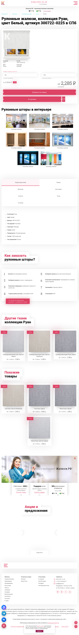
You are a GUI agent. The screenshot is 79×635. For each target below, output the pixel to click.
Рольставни (41, 577)
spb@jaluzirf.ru (60, 583)
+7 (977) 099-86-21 (43, 4)
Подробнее (39, 552)
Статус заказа (47, 11)
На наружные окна (43, 585)
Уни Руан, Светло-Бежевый (13, 408)
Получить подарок (39, 492)
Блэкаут (23, 579)
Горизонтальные (9, 579)
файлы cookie (40, 626)
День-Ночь (24, 581)
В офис (7, 600)
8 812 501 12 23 (39, 2)
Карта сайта (64, 626)
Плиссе (7, 587)
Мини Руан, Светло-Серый (39, 441)
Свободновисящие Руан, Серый (65, 354)
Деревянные (8, 581)
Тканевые (7, 589)
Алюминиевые (9, 583)
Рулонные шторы (26, 577)
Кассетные (8, 585)
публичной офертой (53, 623)
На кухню (7, 598)
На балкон (7, 596)
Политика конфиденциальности (19, 626)
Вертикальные (9, 594)
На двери (41, 583)
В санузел (41, 579)
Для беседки (42, 581)
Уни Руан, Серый (39, 408)
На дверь (7, 592)
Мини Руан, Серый (65, 408)
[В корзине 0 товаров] (75, 622)
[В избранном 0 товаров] (75, 626)
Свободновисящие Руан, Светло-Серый (13, 355)
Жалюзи (7, 577)
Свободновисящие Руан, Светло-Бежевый (39, 355)
